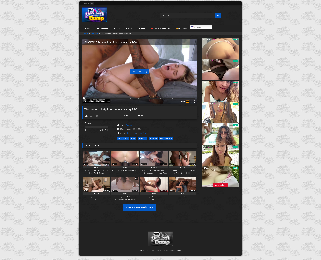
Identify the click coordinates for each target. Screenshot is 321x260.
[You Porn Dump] (94, 15)
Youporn (129, 125)
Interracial (94, 33)
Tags (118, 28)
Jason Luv (131, 133)
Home (89, 28)
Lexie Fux (141, 133)
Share (143, 116)
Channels (142, 28)
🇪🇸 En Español (181, 28)
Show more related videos (139, 207)
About (126, 116)
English (197, 27)
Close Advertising (139, 71)
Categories (104, 28)
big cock (143, 138)
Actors (130, 28)
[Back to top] (313, 252)
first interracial (167, 138)
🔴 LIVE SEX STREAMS (160, 28)
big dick (154, 138)
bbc (134, 138)
